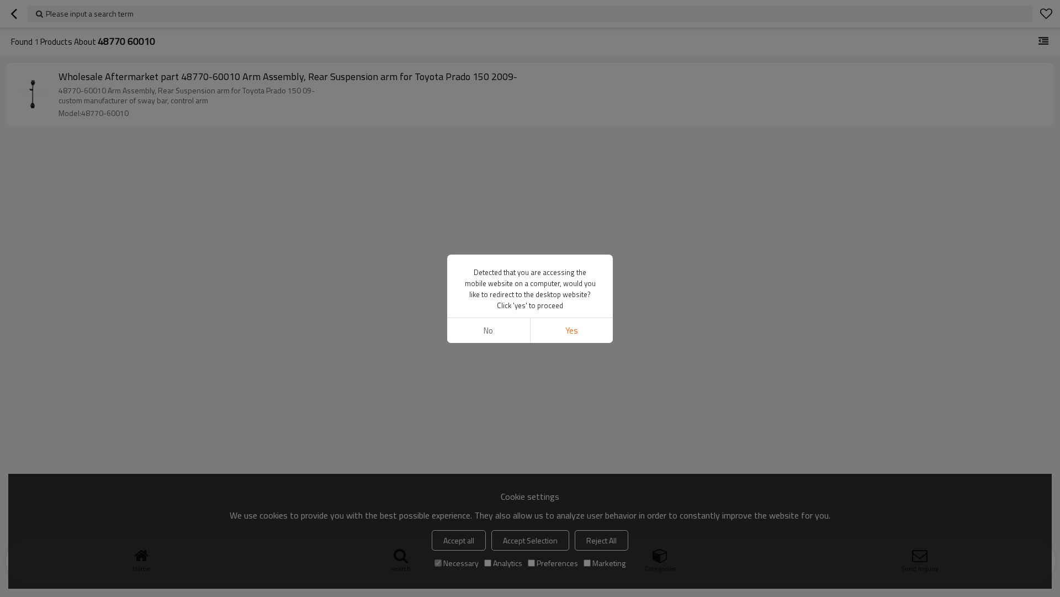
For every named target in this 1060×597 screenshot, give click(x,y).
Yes (571, 330)
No (488, 330)
